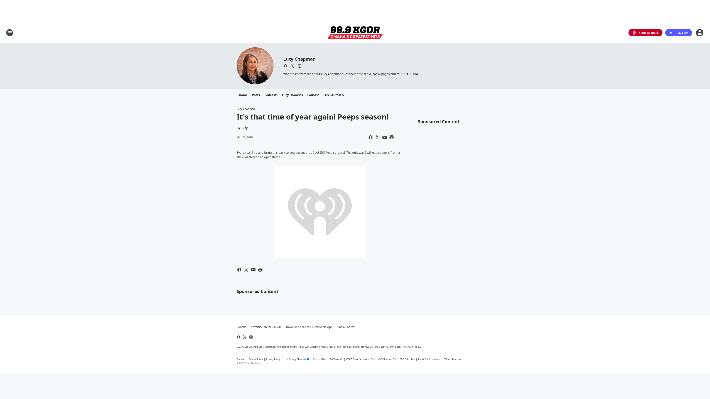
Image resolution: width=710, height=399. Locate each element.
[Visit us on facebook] (285, 66)
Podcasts (271, 95)
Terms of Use (319, 359)
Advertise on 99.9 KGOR (266, 327)
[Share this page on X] (377, 137)
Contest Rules (256, 359)
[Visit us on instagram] (299, 66)
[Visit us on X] (292, 66)
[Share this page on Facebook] (370, 137)
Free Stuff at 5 (333, 95)
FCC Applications (452, 359)
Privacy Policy (273, 359)
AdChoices (335, 359)
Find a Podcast (346, 327)
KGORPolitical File (387, 359)
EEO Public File (407, 359)
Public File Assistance (429, 359)
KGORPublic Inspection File (360, 359)
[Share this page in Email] (384, 137)
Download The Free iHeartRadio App (309, 327)
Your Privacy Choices (294, 359)
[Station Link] (355, 32)
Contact (241, 327)
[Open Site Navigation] (9, 32)
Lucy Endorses (292, 95)
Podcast (313, 95)
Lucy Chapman (299, 59)
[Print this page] (391, 137)
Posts (256, 95)
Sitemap (241, 359)
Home (243, 95)
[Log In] (700, 32)
